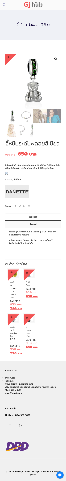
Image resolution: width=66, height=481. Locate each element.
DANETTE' (15, 301)
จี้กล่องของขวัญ (28, 331)
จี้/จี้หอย (17, 179)
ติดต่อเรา (9, 380)
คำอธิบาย (33, 216)
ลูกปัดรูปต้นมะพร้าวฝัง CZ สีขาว (13, 334)
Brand (33, 224)
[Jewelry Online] (33, 5)
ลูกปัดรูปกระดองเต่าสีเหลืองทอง (13, 290)
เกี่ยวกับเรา (10, 377)
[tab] (33, 216)
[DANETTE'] (17, 192)
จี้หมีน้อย (28, 284)
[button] (56, 59)
